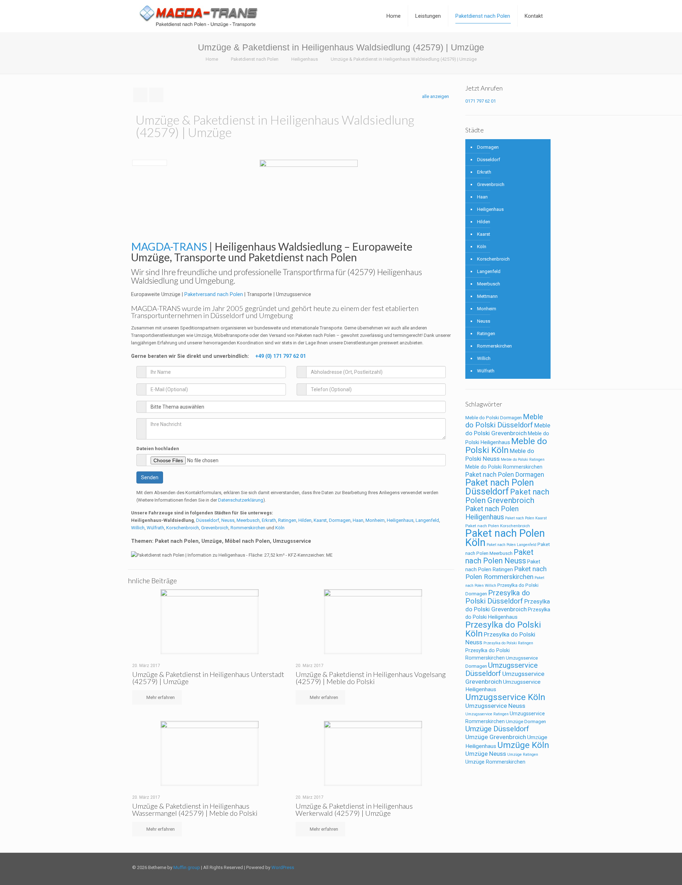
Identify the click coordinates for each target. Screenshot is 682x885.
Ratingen (287, 520)
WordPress (282, 867)
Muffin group (186, 867)
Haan (358, 520)
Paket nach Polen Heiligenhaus (492, 513)
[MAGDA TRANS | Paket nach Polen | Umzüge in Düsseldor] (198, 16)
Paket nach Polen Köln (505, 537)
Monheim (375, 520)
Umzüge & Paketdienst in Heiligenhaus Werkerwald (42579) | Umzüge (354, 809)
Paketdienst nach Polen (254, 59)
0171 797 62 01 (480, 101)
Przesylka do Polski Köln (503, 629)
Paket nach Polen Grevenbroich (507, 496)
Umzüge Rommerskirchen (495, 762)
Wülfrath (155, 527)
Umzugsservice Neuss (495, 705)
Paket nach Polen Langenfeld (511, 544)
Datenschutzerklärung (240, 500)
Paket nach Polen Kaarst (526, 518)
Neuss (227, 520)
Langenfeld (427, 520)
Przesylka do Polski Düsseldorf (497, 597)
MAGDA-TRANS (155, 308)
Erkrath (269, 520)
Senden (149, 477)
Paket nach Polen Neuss (499, 556)
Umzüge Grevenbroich (495, 737)
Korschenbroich (182, 527)
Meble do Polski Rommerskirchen (503, 467)
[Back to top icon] (542, 868)
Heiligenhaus (304, 59)
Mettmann (487, 296)
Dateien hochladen (157, 448)
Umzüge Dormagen (526, 721)
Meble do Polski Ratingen (523, 459)
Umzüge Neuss (485, 753)
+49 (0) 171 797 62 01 (280, 356)
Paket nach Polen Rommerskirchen (506, 573)
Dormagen (340, 520)
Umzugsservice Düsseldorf (501, 669)
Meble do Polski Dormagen (493, 417)
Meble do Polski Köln (506, 445)
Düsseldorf (207, 520)
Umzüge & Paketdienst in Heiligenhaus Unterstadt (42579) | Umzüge (208, 677)
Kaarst (320, 520)
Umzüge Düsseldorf (497, 729)
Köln (280, 527)
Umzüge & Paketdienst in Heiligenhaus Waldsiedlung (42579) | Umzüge (404, 59)
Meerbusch (248, 520)
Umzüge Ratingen (522, 754)
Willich (138, 527)
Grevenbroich (214, 527)
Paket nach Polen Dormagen (504, 474)
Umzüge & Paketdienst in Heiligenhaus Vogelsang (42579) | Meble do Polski (371, 677)
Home (212, 59)
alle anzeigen (435, 96)
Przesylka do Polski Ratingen (508, 643)
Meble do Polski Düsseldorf (504, 421)
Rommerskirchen (248, 527)
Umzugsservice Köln (505, 697)
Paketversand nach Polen (213, 294)
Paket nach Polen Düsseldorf (499, 487)
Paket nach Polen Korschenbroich (497, 525)
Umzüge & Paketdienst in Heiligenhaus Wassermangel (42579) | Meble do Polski (195, 809)
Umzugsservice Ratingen (487, 714)
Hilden (305, 520)
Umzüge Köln (523, 745)
